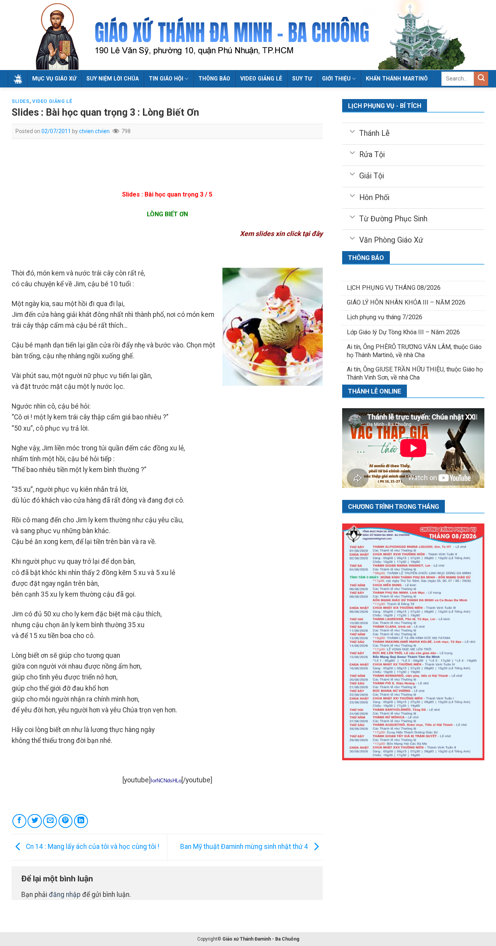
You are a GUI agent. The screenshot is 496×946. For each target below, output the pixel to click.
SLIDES (20, 101)
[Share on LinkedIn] (81, 821)
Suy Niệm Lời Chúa (112, 78)
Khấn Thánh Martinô (397, 78)
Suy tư (302, 78)
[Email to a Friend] (50, 821)
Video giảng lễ (261, 78)
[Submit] (481, 79)
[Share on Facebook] (19, 821)
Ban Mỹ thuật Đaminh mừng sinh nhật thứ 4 (245, 846)
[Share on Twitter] (34, 821)
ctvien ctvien (94, 131)
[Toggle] (352, 130)
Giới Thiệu (336, 78)
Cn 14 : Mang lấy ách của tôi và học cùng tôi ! (91, 846)
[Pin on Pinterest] (65, 821)
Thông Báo (214, 78)
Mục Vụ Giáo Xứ (54, 78)
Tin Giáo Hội (166, 78)
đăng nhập (65, 894)
